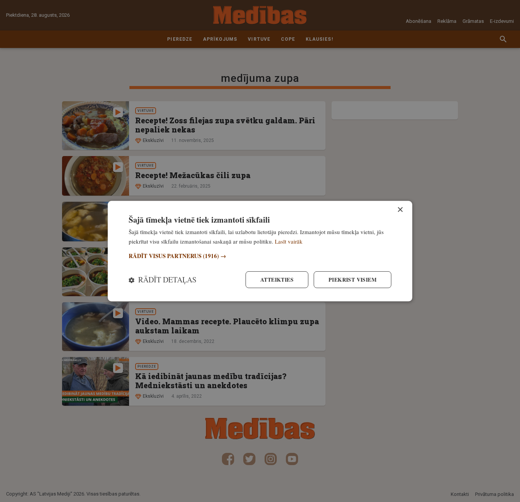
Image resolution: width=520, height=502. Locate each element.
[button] (260, 256)
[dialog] (260, 251)
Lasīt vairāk (289, 241)
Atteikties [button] (276, 280)
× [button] (400, 209)
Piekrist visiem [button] (352, 280)
